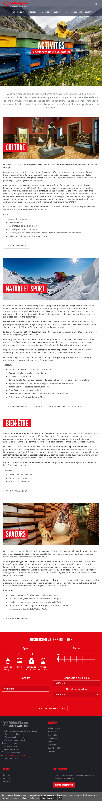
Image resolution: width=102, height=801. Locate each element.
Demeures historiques (31, 668)
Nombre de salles (76, 689)
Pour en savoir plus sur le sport (65, 406)
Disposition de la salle (76, 678)
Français (7, 781)
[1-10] (58, 659)
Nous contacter (64, 785)
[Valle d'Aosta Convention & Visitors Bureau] (15, 4)
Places (76, 648)
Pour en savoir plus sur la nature (24, 406)
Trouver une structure (51, 708)
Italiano (6, 775)
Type (25, 648)
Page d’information (49, 798)
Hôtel (19, 667)
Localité (25, 678)
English (6, 778)
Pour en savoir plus (16, 245)
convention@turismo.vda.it (14, 755)
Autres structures (43, 668)
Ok (60, 798)
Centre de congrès (7, 668)
